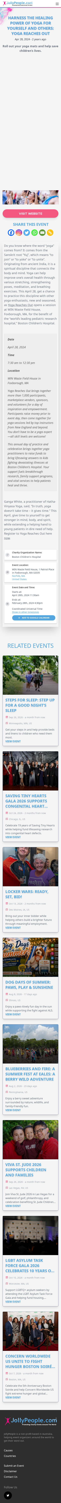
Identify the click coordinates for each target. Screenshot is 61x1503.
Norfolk (16, 575)
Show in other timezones (25, 612)
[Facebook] (11, 232)
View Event (13, 741)
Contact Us (10, 1477)
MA (23, 575)
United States (19, 579)
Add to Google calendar (35, 617)
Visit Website (30, 213)
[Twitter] (26, 232)
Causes (8, 1450)
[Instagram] (19, 232)
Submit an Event (14, 1465)
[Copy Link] (50, 232)
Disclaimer (10, 1471)
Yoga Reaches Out (20, 305)
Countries (10, 1456)
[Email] (42, 232)
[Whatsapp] (34, 232)
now (7, 538)
